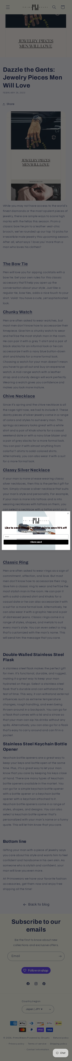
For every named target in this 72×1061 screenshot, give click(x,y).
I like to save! (36, 542)
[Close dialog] (68, 513)
